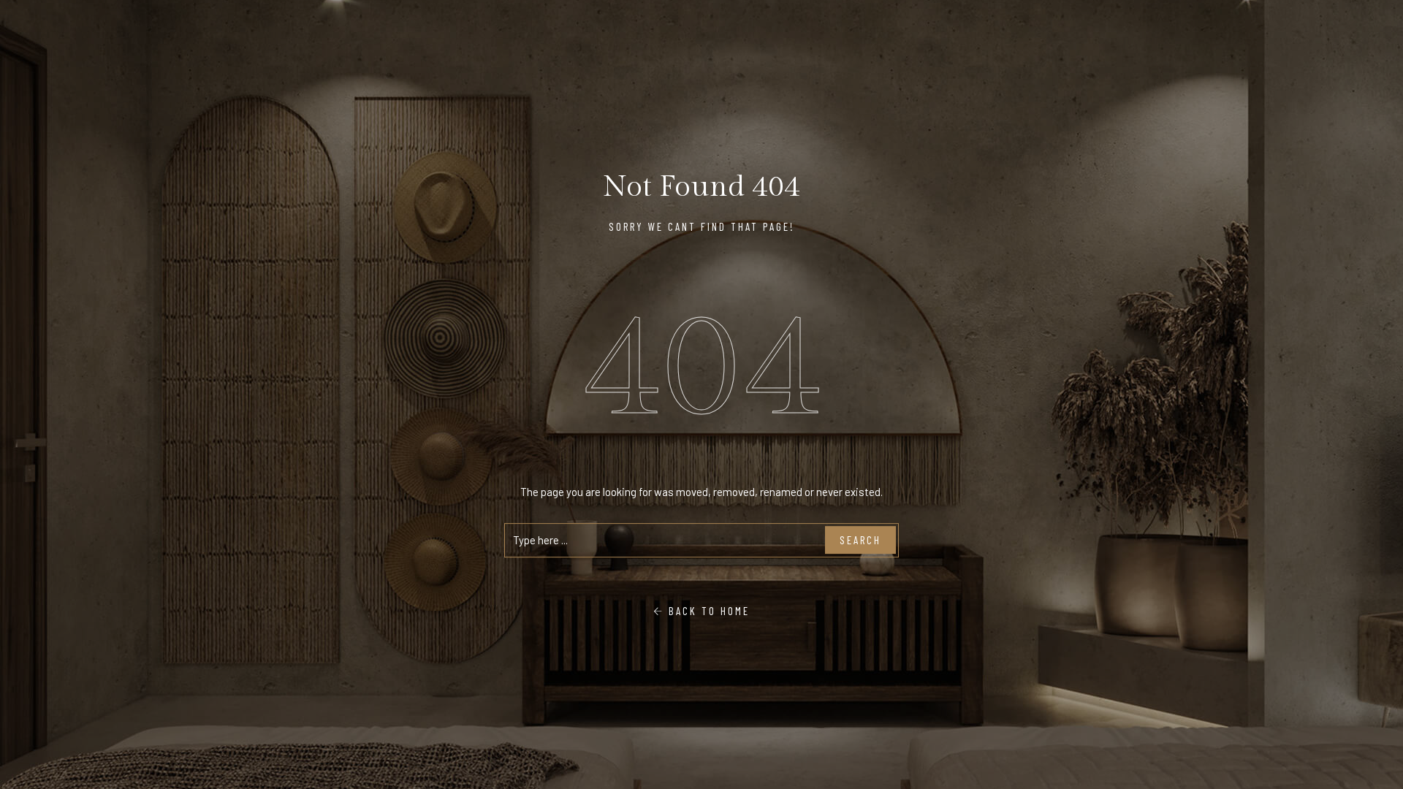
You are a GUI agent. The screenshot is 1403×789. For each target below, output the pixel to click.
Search (860, 539)
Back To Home (707, 610)
